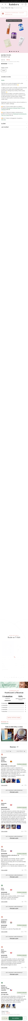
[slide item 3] (13, 51)
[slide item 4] (14, 51)
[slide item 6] (18, 51)
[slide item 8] (16, 677)
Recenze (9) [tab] (4, 722)
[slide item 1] (9, 51)
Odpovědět (4, 785)
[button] (14, 77)
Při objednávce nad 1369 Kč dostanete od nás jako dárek (14, 1)
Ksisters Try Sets (6, 55)
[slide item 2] (11, 51)
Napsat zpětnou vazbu (14, 717)
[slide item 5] (16, 51)
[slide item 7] (14, 677)
